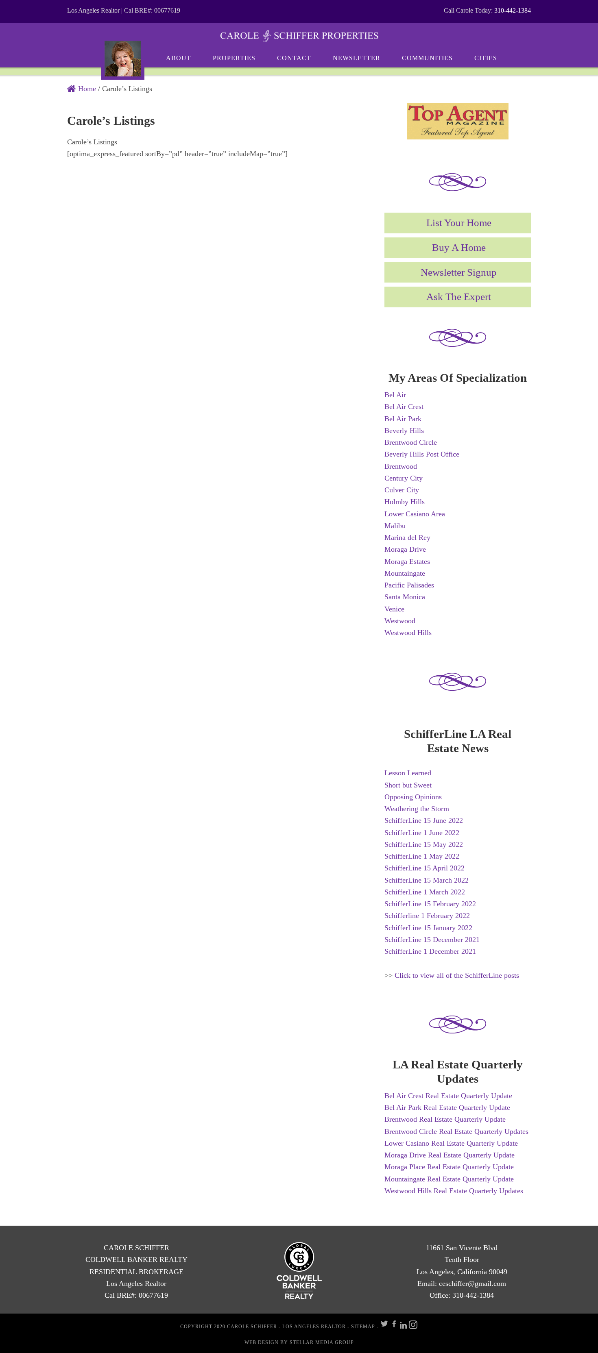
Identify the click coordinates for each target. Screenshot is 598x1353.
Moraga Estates (407, 561)
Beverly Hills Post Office (421, 454)
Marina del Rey (407, 537)
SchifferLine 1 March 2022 (424, 892)
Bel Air (395, 395)
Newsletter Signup (459, 272)
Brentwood (400, 466)
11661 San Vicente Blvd (462, 1248)
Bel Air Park (402, 419)
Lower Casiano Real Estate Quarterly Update (451, 1143)
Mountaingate (404, 573)
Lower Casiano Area (414, 514)
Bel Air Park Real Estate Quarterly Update (447, 1107)
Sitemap (363, 1326)
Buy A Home (459, 247)
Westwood (399, 621)
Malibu (395, 526)
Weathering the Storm (416, 809)
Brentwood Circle (410, 442)
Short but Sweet (408, 785)
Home (86, 89)
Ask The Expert (458, 296)
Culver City (401, 490)
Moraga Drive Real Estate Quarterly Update (449, 1155)
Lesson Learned (407, 773)
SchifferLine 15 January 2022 (428, 928)
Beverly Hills (404, 430)
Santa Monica (404, 597)
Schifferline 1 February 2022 (427, 915)
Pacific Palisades (409, 585)
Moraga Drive (405, 549)
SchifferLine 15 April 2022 (424, 868)
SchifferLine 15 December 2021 (432, 939)
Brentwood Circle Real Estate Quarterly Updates (456, 1131)
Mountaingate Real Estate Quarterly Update (449, 1179)
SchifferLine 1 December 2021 (430, 951)
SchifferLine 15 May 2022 (423, 844)
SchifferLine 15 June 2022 (423, 820)
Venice (394, 609)
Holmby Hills (404, 502)
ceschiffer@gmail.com (472, 1283)
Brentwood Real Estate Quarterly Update (445, 1119)
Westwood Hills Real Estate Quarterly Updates (453, 1191)
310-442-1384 (512, 10)
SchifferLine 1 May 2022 (421, 856)
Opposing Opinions (413, 797)
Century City (403, 478)
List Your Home (458, 222)
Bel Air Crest (403, 406)
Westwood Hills (408, 633)
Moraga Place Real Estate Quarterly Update (449, 1167)
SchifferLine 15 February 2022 (430, 904)
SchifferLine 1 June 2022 (421, 833)
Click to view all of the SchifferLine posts (457, 975)
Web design (261, 1342)
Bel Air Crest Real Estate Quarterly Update (448, 1096)
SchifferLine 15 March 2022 (426, 880)
